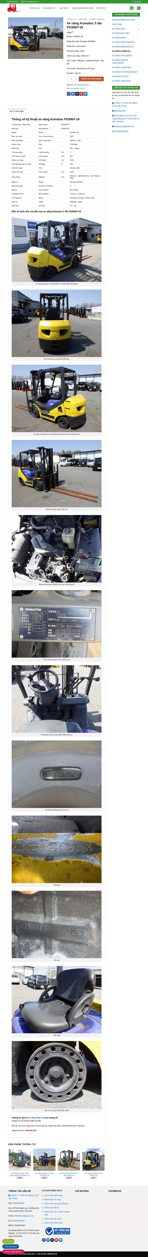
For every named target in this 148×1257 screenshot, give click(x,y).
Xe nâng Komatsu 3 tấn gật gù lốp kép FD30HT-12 (19, 1174)
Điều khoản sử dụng (52, 1200)
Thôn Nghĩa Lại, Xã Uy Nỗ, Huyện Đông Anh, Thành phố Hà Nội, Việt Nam (125, 119)
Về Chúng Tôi (49, 8)
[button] (132, 8)
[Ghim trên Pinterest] (81, 94)
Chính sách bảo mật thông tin (56, 1204)
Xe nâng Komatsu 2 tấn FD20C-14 (93, 1174)
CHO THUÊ (63, 8)
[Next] (104, 1165)
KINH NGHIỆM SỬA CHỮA (83, 8)
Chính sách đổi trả (51, 1208)
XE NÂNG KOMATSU (121, 51)
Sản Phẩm (83, 19)
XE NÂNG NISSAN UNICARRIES (120, 61)
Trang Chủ (35, 8)
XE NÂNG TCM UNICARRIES (124, 72)
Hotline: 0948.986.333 (13, 1252)
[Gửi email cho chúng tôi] (139, 2)
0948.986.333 (120, 111)
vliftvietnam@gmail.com (124, 126)
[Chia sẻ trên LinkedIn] (85, 94)
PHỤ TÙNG (100, 8)
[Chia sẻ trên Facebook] (69, 94)
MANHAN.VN (52, 1254)
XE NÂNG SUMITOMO (121, 68)
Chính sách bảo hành (53, 1219)
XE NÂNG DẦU (118, 29)
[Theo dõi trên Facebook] (133, 2)
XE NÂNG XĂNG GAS (121, 81)
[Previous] (9, 1165)
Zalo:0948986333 (120, 131)
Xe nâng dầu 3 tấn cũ (77, 88)
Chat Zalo (8, 1241)
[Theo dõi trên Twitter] (137, 2)
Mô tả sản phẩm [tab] (17, 111)
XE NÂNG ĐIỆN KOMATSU (123, 42)
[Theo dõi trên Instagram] (135, 2)
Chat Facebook (11, 1247)
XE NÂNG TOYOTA (120, 76)
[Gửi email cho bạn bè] (77, 94)
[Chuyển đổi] (138, 24)
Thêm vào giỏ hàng (91, 79)
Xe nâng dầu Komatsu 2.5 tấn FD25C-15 (68, 1174)
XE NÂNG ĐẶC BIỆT (121, 33)
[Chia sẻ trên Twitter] (73, 94)
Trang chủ (71, 19)
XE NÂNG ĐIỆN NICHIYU (123, 47)
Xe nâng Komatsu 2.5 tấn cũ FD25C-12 (44, 1174)
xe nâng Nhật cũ (36, 1118)
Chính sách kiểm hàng (53, 1195)
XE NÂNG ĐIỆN (119, 38)
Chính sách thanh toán (53, 1223)
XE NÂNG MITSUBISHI (122, 56)
